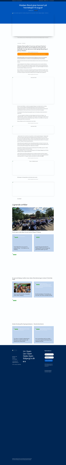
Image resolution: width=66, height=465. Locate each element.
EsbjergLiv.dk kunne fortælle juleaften (29, 66)
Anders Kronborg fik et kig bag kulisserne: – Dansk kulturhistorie (28, 324)
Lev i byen (27, 353)
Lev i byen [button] (29, 3)
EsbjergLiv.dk (29, 358)
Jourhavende (23, 43)
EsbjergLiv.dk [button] (40, 3)
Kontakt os (47, 0)
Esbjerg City (18, 459)
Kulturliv (35, 10)
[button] (53, 3)
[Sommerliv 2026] (35, 77)
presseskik (30, 458)
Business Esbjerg (28, 459)
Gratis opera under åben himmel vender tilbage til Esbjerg (26, 232)
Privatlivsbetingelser (48, 370)
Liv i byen (27, 351)
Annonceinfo (52, 0)
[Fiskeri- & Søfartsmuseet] (35, 161)
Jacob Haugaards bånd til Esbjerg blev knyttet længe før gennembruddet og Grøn (42, 248)
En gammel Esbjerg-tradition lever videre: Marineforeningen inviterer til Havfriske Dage (32, 278)
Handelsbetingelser (48, 371)
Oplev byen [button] (35, 3)
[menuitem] (41, 0)
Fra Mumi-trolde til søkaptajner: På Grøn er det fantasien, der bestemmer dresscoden (22, 340)
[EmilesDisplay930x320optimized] (35, 182)
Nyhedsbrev (42, 0)
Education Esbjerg (22, 459)
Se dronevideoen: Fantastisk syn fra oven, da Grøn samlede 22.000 (43, 294)
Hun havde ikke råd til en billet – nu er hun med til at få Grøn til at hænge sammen (43, 340)
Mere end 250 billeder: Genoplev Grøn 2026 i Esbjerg (22, 294)
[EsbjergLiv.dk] (13, 3)
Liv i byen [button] (25, 3)
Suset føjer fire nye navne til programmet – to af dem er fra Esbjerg (21, 248)
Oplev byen (28, 355)
